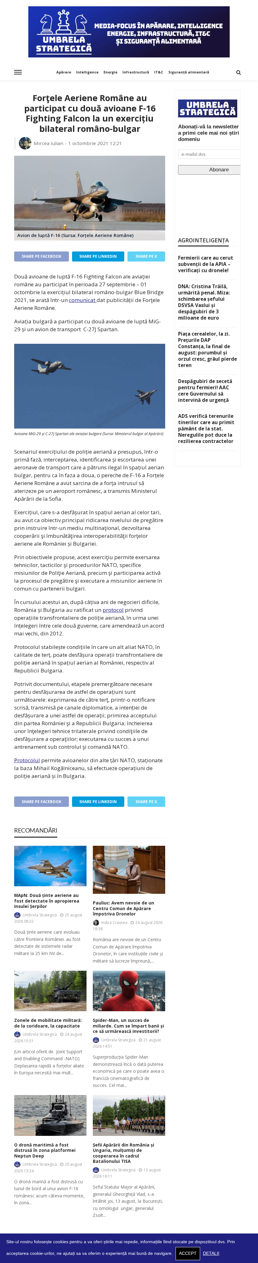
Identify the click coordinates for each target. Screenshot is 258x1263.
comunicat (83, 300)
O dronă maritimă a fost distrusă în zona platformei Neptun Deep (45, 1150)
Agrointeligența (203, 240)
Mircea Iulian (48, 143)
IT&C (158, 72)
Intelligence (87, 72)
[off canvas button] (18, 72)
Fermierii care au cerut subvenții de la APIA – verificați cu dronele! (205, 264)
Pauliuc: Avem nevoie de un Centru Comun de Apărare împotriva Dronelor (123, 908)
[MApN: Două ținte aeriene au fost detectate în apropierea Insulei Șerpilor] (50, 866)
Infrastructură (135, 72)
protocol (113, 609)
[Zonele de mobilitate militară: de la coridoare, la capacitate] (50, 991)
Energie (110, 72)
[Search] (238, 72)
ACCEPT (188, 1253)
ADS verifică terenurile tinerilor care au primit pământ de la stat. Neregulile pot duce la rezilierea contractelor (206, 428)
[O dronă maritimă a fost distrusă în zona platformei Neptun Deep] (50, 1115)
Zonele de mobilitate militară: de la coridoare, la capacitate (48, 1023)
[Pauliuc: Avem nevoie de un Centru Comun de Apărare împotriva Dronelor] (129, 870)
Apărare (63, 72)
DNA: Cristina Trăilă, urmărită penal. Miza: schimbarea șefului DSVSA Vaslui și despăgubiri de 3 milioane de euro (204, 302)
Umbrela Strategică (40, 915)
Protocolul (27, 760)
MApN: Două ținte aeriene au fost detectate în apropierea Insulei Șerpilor (46, 901)
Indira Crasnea (114, 922)
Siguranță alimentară (188, 72)
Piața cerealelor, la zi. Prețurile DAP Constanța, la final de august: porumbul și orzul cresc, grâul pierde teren (207, 349)
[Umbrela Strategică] (129, 31)
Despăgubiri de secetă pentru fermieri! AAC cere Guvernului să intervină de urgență (205, 390)
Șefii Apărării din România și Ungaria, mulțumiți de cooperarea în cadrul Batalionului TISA (123, 1153)
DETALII (211, 1253)
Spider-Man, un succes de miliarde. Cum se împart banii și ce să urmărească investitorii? (128, 1026)
